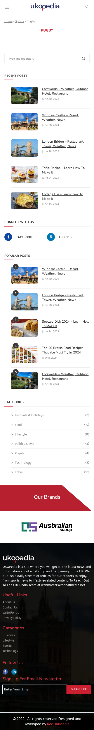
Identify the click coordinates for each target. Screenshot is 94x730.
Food (52, 425)
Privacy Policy (12, 618)
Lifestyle (52, 434)
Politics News (52, 444)
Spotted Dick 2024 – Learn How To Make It (65, 323)
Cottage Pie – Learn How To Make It (62, 196)
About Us (9, 602)
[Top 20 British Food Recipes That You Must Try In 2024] (24, 354)
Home (8, 21)
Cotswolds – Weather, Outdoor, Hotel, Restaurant (65, 91)
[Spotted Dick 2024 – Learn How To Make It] (24, 328)
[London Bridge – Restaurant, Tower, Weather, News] (24, 148)
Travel (52, 472)
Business (9, 635)
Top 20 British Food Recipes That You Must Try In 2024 (62, 350)
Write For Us (11, 612)
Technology (52, 462)
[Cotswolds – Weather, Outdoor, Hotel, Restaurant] (24, 95)
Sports (19, 21)
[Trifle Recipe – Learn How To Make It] (24, 174)
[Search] (87, 6)
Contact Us (10, 607)
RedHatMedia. (58, 724)
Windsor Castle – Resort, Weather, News (60, 117)
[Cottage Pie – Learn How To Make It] (24, 200)
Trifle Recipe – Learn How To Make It (63, 170)
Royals (52, 453)
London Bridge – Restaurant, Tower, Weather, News (63, 143)
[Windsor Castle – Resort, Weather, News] (24, 121)
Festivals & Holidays (52, 415)
